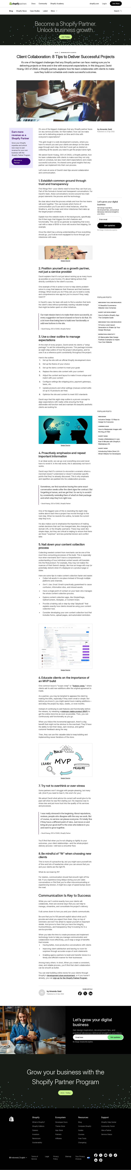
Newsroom (36, 1138)
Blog (11, 11)
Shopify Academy (57, 4)
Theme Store (60, 1126)
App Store (59, 1130)
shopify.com (94, 4)
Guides (80, 1130)
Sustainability (37, 1142)
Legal (47, 1156)
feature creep (79, 686)
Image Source (65, 261)
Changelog (82, 1142)
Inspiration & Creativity (106, 334)
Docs (33, 4)
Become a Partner (18, 161)
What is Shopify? (38, 1122)
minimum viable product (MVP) (74, 711)
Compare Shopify (84, 1126)
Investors (35, 1134)
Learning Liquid (103, 426)
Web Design (102, 416)
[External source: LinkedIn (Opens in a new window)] (90, 993)
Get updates (109, 225)
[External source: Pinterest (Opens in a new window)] (100, 1160)
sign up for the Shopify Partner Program (70, 978)
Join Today (65, 37)
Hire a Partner (106, 1130)
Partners (58, 1134)
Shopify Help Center (108, 1122)
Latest (45, 11)
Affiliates (58, 1138)
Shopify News (21, 11)
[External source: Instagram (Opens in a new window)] (110, 1155)
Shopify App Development (107, 312)
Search (116, 11)
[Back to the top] (11, 1119)
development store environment (61, 975)
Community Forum (108, 1126)
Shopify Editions (38, 1126)
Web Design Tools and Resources (109, 302)
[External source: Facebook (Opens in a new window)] (80, 993)
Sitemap (68, 1156)
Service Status (106, 1134)
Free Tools (82, 1138)
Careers (35, 1130)
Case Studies (35, 11)
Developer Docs (61, 1122)
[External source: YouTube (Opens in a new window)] (105, 1155)
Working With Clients (68, 52)
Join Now (116, 4)
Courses (81, 1134)
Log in (104, 4)
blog (56, 52)
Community (43, 4)
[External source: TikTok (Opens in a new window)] (115, 1155)
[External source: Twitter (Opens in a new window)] (85, 993)
